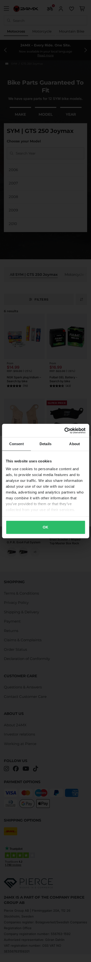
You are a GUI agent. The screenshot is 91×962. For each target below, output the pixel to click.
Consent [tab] (16, 444)
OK (45, 527)
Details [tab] (45, 444)
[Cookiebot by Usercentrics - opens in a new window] (64, 430)
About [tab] (74, 444)
